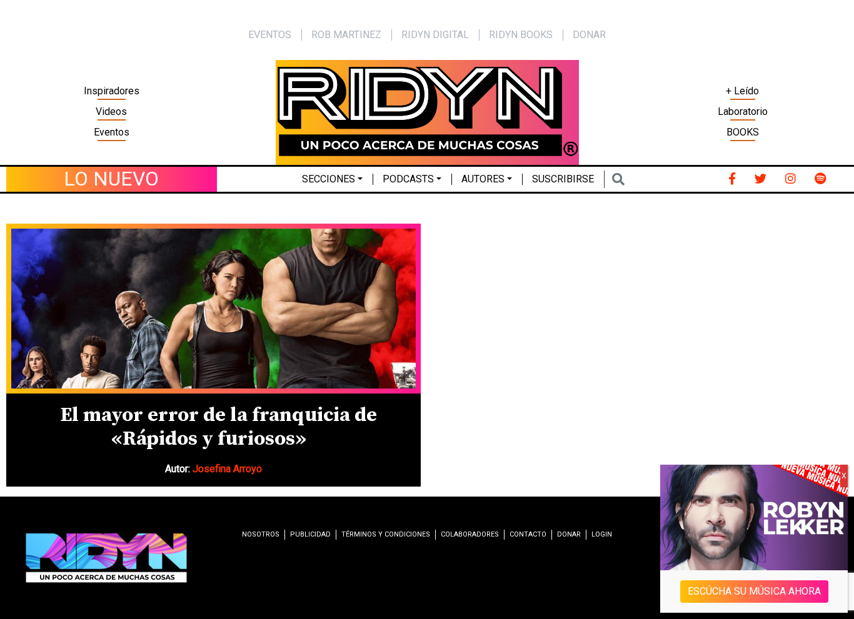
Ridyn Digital (435, 35)
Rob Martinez (346, 35)
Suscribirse (563, 179)
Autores (483, 179)
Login (601, 534)
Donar (589, 35)
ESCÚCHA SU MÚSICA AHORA (754, 591)
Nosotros (260, 534)
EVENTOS (269, 35)
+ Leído (742, 91)
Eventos (111, 132)
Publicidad (310, 534)
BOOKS (742, 132)
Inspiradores (111, 91)
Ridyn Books (521, 35)
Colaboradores (470, 534)
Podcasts (408, 179)
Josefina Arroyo (227, 469)
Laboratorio (743, 111)
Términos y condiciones (385, 534)
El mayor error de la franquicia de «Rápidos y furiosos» (218, 427)
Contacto (528, 534)
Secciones (328, 179)
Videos (111, 111)
